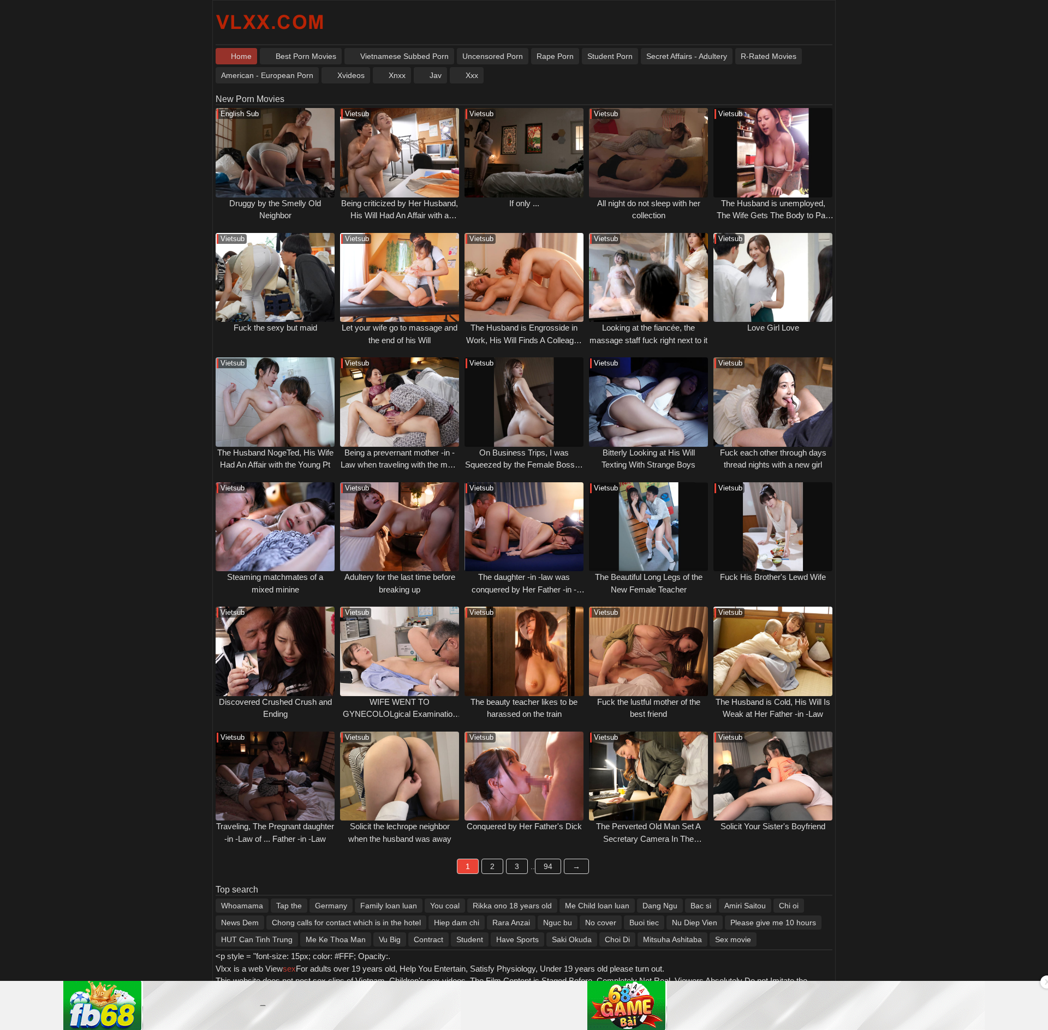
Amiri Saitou (745, 905)
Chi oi (789, 905)
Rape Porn (555, 56)
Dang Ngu (659, 905)
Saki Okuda (572, 939)
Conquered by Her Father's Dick (524, 826)
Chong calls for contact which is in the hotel (346, 922)
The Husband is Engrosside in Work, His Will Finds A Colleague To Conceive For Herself (524, 340)
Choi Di (617, 939)
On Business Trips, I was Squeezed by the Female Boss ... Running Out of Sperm (524, 465)
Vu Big (390, 939)
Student (469, 939)
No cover (600, 922)
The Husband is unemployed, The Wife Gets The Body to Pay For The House (773, 215)
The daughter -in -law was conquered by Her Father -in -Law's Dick (524, 589)
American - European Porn (267, 75)
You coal (445, 905)
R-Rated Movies (768, 56)
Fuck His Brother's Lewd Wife (773, 577)
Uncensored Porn (492, 56)
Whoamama (242, 905)
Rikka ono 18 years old (512, 905)
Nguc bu (557, 922)
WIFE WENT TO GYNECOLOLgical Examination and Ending (400, 714)
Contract (428, 939)
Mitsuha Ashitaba (672, 939)
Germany (331, 905)
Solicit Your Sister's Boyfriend (772, 826)
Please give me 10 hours (773, 922)
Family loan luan (388, 905)
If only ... (524, 203)
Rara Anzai (511, 922)
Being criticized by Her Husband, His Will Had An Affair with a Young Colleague (399, 215)
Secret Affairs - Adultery (686, 56)
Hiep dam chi (456, 922)
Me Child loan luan (597, 905)
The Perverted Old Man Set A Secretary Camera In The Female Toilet (648, 838)
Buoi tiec (644, 922)
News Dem (240, 922)
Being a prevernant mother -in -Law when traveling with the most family (399, 465)
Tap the (289, 905)
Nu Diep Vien (694, 922)
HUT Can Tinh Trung (257, 939)
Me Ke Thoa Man (336, 939)
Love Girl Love (773, 327)
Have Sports (517, 939)
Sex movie (733, 939)
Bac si (700, 905)
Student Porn (610, 56)
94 (548, 866)
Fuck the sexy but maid (275, 327)
